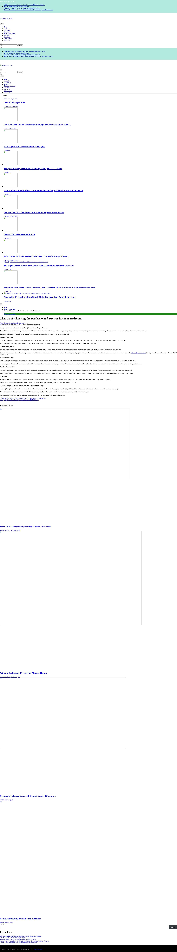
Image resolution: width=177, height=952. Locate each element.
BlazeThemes (38, 949)
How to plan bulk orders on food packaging (16, 6)
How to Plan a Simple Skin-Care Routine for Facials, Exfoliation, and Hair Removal (28, 10)
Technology (7, 30)
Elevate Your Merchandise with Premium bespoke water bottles (34, 212)
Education (7, 37)
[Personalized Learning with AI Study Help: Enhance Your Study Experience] (27, 293)
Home (5, 27)
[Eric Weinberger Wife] (10, 99)
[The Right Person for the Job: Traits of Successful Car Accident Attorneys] (26, 262)
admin (2, 677)
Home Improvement (9, 33)
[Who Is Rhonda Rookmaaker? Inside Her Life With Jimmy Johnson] (11, 252)
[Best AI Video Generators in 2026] (11, 230)
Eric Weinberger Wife (14, 102)
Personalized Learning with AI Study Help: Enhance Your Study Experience (40, 297)
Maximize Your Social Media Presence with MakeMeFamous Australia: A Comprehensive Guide (49, 287)
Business (6, 32)
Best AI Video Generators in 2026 (19, 234)
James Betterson (4, 323)
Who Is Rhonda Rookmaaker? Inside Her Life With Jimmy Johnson (36, 256)
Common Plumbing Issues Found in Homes (20, 919)
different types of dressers (138, 353)
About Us (6, 28)
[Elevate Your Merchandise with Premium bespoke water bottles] (11, 208)
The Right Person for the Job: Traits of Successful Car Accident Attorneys (39, 266)
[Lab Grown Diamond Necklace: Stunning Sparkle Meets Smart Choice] (11, 121)
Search (2, 924)
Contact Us (7, 40)
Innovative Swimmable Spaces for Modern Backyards (25, 526)
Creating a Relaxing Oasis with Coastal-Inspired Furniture (28, 796)
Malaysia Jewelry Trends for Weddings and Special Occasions (22, 8)
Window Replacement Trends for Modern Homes (23, 673)
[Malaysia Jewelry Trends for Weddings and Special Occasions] (11, 164)
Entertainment (8, 38)
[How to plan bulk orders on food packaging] (11, 142)
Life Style (6, 35)
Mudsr (2, 530)
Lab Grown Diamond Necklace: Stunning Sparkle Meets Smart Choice (24, 5)
